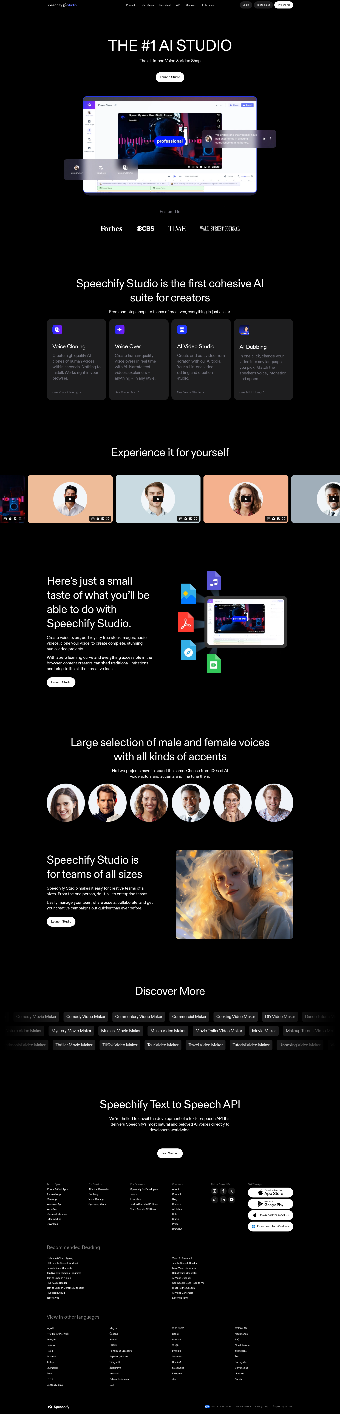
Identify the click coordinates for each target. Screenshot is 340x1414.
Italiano (51, 1345)
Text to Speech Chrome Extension (65, 1287)
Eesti (49, 1373)
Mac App (52, 1199)
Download (165, 5)
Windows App (54, 1204)
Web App (52, 1209)
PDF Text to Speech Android (62, 1263)
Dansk (175, 1333)
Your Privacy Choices (221, 1406)
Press (175, 1223)
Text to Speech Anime (59, 1277)
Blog (174, 1199)
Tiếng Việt (114, 1362)
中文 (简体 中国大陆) (58, 1333)
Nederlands (241, 1333)
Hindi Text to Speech (183, 1287)
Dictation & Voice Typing (60, 1258)
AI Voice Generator (99, 1189)
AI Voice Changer (181, 1277)
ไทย (237, 1356)
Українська (240, 1350)
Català (238, 1379)
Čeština (113, 1333)
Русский (176, 1350)
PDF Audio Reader (57, 1282)
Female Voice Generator (60, 1268)
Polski (50, 1350)
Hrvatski (113, 1373)
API (178, 5)
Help (174, 1214)
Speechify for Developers (144, 1189)
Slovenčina (178, 1367)
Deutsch (177, 1339)
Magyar (113, 1328)
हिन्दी (237, 1339)
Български (52, 1367)
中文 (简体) (178, 1328)
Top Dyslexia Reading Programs (64, 1272)
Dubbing (93, 1194)
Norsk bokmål (242, 1345)
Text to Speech (55, 1184)
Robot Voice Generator (184, 1272)
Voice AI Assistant (182, 1258)
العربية (50, 1328)
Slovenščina (241, 1367)
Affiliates (177, 1209)
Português (240, 1362)
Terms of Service (243, 1406)
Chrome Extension (57, 1214)
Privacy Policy (261, 1406)
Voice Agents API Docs (143, 1209)
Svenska (177, 1356)
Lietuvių (239, 1373)
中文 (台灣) (241, 1328)
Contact (176, 1194)
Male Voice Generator (184, 1268)
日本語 (113, 1345)
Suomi (113, 1339)
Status (175, 1218)
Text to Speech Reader (184, 1263)
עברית (50, 1379)
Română (176, 1362)
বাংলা (174, 1379)
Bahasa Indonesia (119, 1379)
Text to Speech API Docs (144, 1204)
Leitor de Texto (180, 1297)
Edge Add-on (54, 1218)
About (175, 1189)
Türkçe (50, 1362)
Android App (54, 1194)
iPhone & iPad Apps (57, 1189)
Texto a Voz (53, 1297)
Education (135, 1199)
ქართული (115, 1367)
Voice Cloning (96, 1199)
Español (51, 1356)
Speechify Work (97, 1204)
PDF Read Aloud (56, 1292)
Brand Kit (177, 1228)
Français (51, 1339)
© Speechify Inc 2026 (283, 1406)
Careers (176, 1204)
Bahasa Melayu (55, 1384)
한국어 (176, 1345)
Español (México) (118, 1356)
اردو (111, 1384)
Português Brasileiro (120, 1350)
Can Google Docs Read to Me (188, 1282)
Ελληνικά (177, 1373)
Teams (133, 1194)
